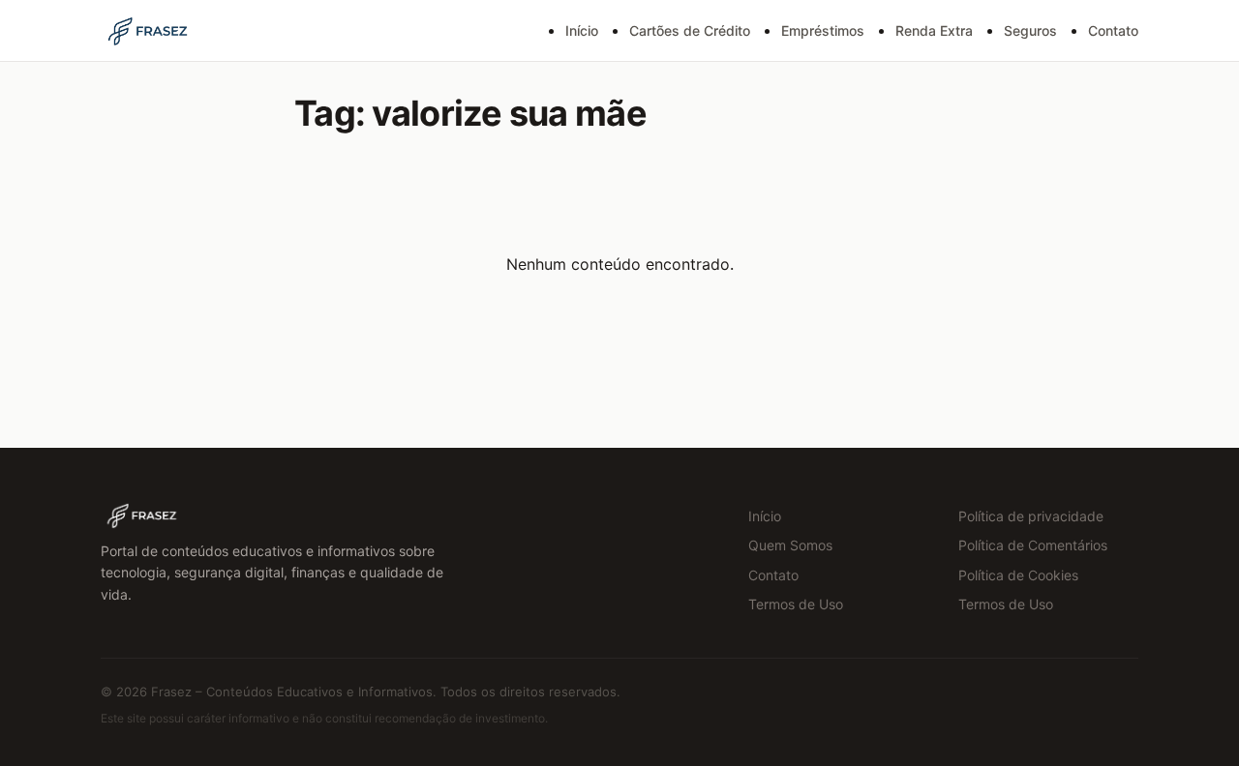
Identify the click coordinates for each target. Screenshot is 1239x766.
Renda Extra (934, 30)
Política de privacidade (1030, 516)
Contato (1113, 30)
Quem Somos (790, 545)
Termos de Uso (795, 604)
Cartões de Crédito (689, 30)
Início (581, 30)
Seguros (1030, 30)
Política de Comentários (1032, 545)
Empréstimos (822, 30)
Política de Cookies (1018, 575)
